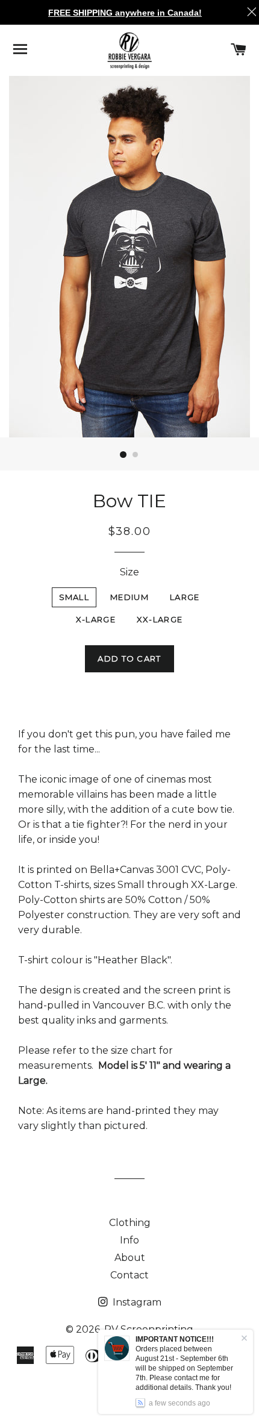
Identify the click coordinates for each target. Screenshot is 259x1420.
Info (129, 1240)
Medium (129, 597)
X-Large (96, 619)
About (129, 1257)
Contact (129, 1275)
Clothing (130, 1222)
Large (185, 597)
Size (129, 572)
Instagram (135, 1302)
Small (74, 597)
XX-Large (160, 619)
